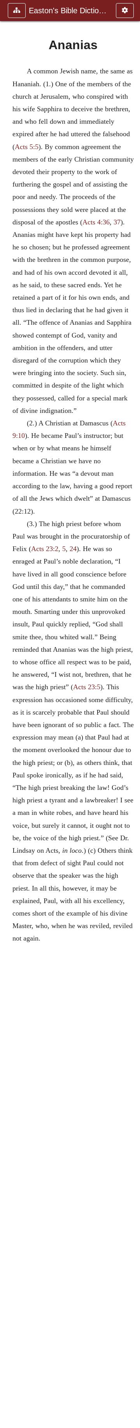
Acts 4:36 (96, 222)
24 (73, 549)
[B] (131, 714)
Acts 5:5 (26, 147)
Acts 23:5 (86, 687)
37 (117, 222)
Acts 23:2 (44, 549)
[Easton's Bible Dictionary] (9, 714)
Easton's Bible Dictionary (68, 10)
